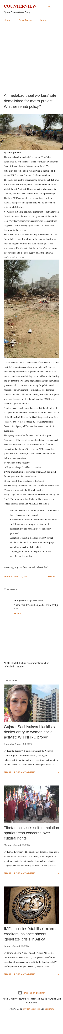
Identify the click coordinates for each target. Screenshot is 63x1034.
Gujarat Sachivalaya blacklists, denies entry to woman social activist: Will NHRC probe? (30, 732)
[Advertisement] (31, 57)
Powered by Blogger (33, 992)
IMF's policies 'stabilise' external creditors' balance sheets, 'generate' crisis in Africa (31, 934)
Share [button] (51, 576)
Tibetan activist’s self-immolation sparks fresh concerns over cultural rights (31, 833)
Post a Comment (25, 772)
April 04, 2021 (36, 600)
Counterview (20, 6)
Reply (17, 613)
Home (7, 20)
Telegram (49, 1008)
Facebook (35, 1008)
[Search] (49, 6)
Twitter (26, 1008)
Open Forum (25, 20)
